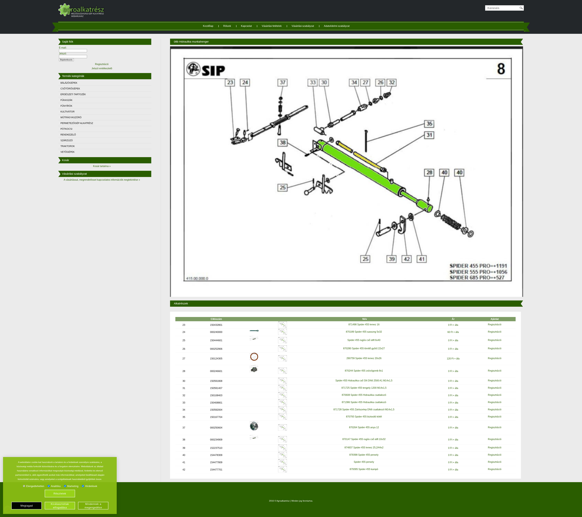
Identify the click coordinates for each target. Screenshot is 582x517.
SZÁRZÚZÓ (66, 140)
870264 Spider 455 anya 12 (364, 427)
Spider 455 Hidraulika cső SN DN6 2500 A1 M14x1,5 (363, 380)
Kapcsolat (246, 26)
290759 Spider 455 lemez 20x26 (363, 358)
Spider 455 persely (364, 462)
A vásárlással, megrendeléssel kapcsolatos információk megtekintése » (102, 179)
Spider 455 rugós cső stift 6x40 (363, 340)
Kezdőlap (208, 26)
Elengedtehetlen (35, 486)
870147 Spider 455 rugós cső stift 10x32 (364, 439)
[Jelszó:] (73, 56)
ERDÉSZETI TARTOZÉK (73, 94)
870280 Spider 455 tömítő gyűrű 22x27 (364, 348)
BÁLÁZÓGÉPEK (68, 83)
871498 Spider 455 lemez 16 (364, 324)
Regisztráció (494, 324)
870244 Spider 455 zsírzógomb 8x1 (364, 370)
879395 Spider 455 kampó (364, 469)
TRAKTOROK (67, 146)
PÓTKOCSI (66, 129)
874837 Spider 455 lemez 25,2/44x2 (364, 447)
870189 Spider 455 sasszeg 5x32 (364, 331)
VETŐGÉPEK (67, 152)
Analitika (55, 486)
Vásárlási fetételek (272, 26)
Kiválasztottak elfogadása (60, 506)
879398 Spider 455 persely (363, 455)
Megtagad (26, 505)
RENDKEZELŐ (68, 134)
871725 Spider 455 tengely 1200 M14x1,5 (363, 388)
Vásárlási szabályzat (303, 26)
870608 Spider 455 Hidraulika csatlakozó (364, 395)
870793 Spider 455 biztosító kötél (364, 416)
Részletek (60, 493)
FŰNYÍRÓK (66, 106)
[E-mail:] (73, 50)
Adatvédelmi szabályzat (337, 26)
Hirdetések (91, 486)
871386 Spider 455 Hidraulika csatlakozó (364, 402)
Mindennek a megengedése (93, 506)
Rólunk (227, 26)
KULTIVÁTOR (67, 111)
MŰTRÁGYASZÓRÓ (71, 117)
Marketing (72, 486)
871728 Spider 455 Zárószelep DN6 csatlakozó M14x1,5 (363, 409)
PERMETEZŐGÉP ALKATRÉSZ (76, 123)
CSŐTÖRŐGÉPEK (70, 88)
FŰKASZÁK (66, 100)
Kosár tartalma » (102, 166)
